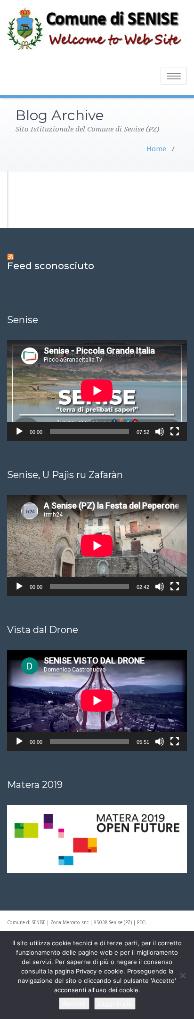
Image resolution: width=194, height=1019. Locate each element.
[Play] (19, 431)
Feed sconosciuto (50, 265)
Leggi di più (115, 1003)
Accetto (74, 1003)
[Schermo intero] (174, 431)
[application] (97, 390)
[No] (182, 975)
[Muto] (159, 431)
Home (156, 149)
